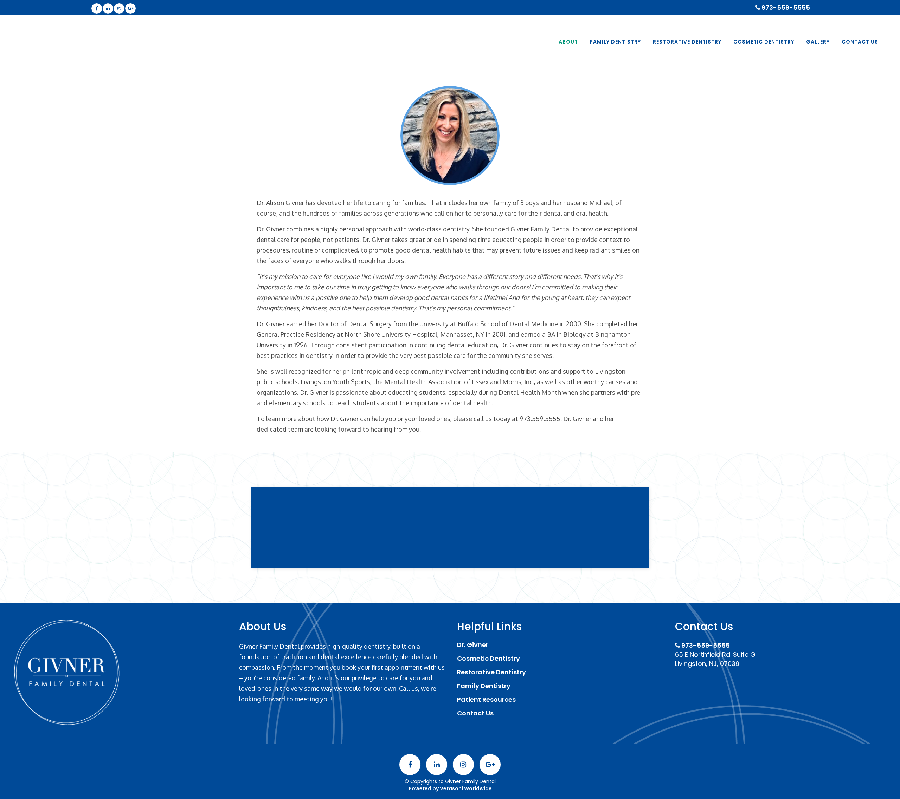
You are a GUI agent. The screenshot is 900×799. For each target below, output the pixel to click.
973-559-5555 (785, 7)
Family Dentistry (483, 686)
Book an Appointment (450, 543)
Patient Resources (486, 699)
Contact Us (475, 713)
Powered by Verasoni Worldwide (450, 788)
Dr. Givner (472, 645)
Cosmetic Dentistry (488, 658)
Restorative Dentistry (491, 672)
